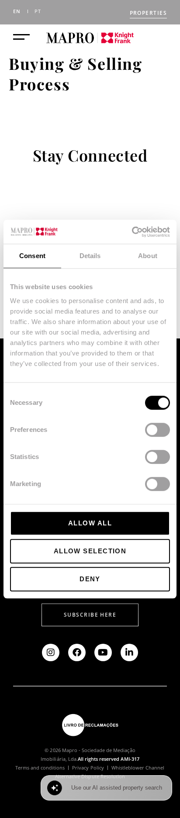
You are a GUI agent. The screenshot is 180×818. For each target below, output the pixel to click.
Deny (90, 579)
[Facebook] (77, 652)
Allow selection (90, 551)
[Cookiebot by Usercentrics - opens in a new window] (131, 232)
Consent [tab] (32, 255)
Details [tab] (90, 255)
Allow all (90, 523)
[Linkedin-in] (129, 652)
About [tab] (147, 255)
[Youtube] (103, 652)
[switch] (157, 430)
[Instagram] (50, 652)
